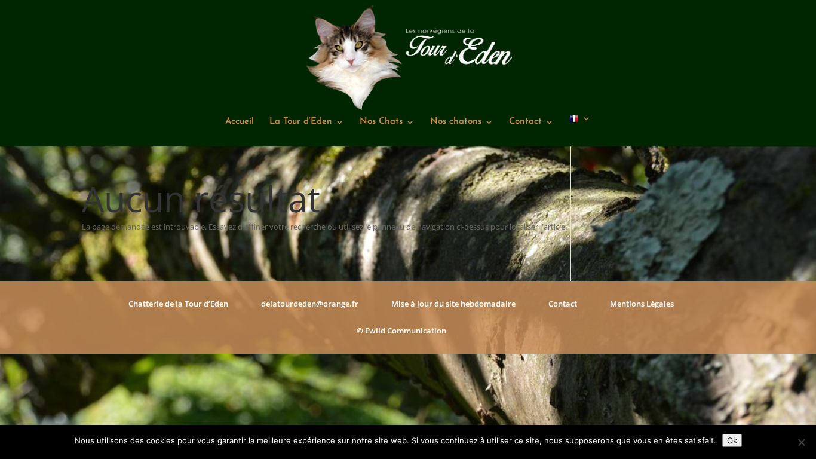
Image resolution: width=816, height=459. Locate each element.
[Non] (801, 442)
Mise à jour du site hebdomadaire (453, 303)
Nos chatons (455, 122)
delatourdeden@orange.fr (309, 303)
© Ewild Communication (401, 330)
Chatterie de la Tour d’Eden (178, 303)
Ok (732, 440)
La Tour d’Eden (300, 122)
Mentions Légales (642, 303)
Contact (525, 122)
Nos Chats (381, 122)
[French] (580, 130)
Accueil (239, 122)
